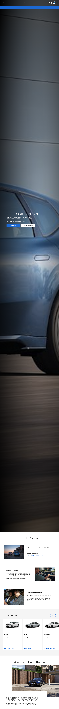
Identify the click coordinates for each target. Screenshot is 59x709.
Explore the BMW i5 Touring (49, 648)
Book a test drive (10, 2)
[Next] (55, 615)
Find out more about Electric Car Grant (35, 555)
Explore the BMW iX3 (8, 648)
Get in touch (13, 225)
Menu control (3, 3)
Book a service (19, 2)
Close (55, 7)
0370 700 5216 (29, 2)
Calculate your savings (28, 225)
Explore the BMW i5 (28, 648)
